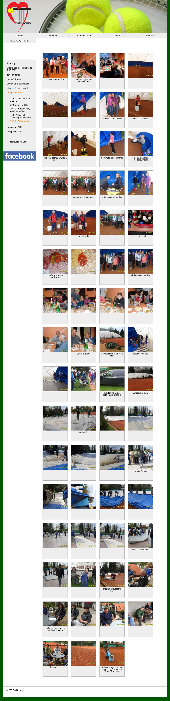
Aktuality (11, 63)
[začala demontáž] (140, 351)
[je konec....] (55, 665)
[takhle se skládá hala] (140, 547)
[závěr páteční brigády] (140, 273)
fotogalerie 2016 (14, 127)
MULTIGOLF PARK (19, 41)
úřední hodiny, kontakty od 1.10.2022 (19, 69)
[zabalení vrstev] (140, 469)
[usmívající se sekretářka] (112, 155)
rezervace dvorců (85, 35)
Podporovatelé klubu (16, 142)
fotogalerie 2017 (14, 92)
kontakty (150, 35)
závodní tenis (13, 75)
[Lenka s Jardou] (83, 351)
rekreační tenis (14, 79)
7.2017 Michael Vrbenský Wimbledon (20, 116)
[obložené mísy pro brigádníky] (55, 273)
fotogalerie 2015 (14, 131)
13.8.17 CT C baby (19, 105)
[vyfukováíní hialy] (140, 390)
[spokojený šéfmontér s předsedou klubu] (55, 625)
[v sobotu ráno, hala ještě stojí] (112, 351)
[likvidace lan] (83, 430)
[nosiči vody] (83, 234)
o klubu (19, 35)
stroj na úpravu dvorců (17, 88)
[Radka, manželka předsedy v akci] (140, 155)
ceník (117, 35)
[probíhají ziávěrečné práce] (112, 586)
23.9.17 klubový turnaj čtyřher (20, 99)
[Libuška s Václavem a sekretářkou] (83, 77)
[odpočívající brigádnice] (83, 194)
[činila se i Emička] (140, 116)
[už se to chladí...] (140, 234)
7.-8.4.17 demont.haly (20, 121)
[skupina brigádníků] (55, 77)
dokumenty (52, 35)
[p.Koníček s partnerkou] (112, 194)
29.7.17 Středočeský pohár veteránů (20, 109)
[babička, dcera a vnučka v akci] (55, 155)
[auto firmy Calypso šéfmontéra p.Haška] (112, 390)
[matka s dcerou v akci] (112, 116)
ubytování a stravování (18, 83)
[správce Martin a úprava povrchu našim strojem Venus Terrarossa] (112, 665)
